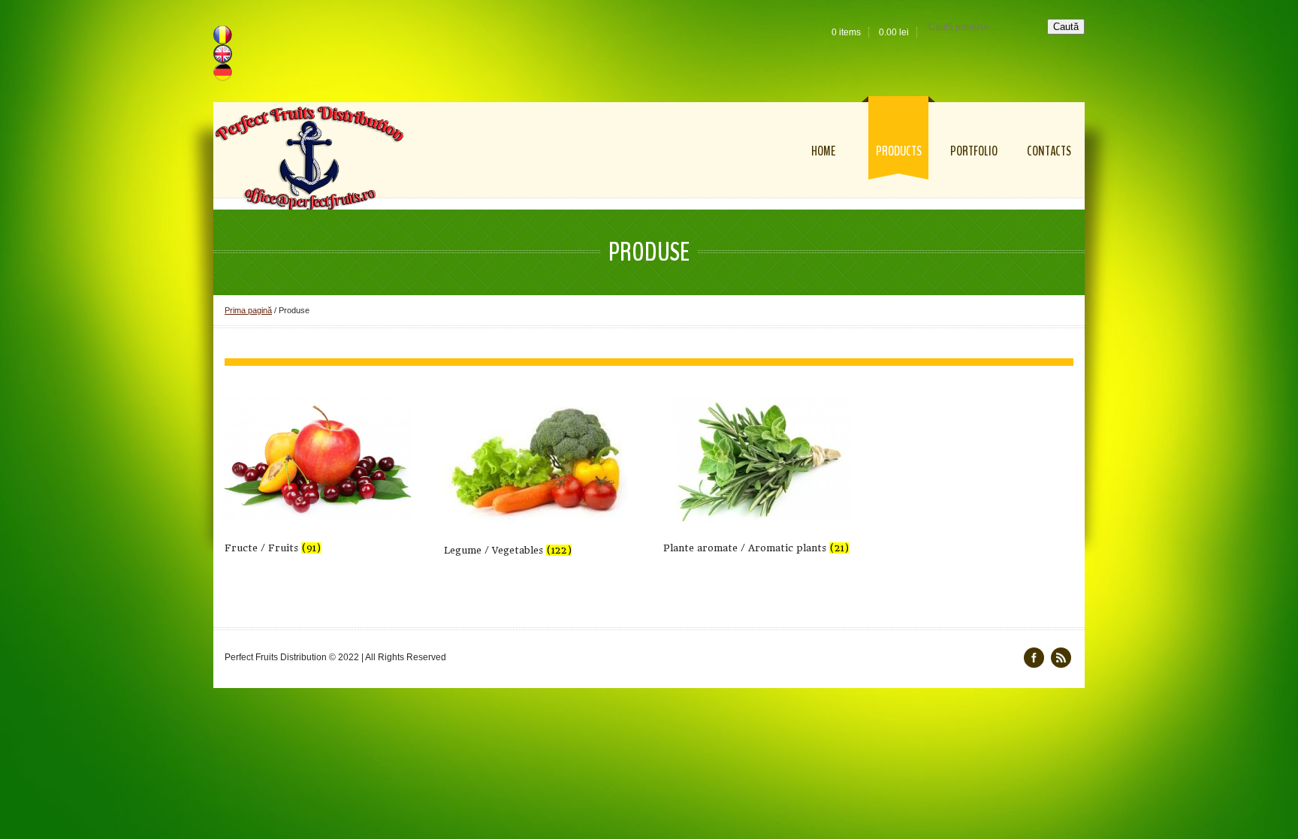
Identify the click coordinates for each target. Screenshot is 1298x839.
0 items (846, 32)
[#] (1061, 657)
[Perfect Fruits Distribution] (309, 158)
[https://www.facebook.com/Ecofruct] (1034, 657)
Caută (1066, 26)
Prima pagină (248, 310)
